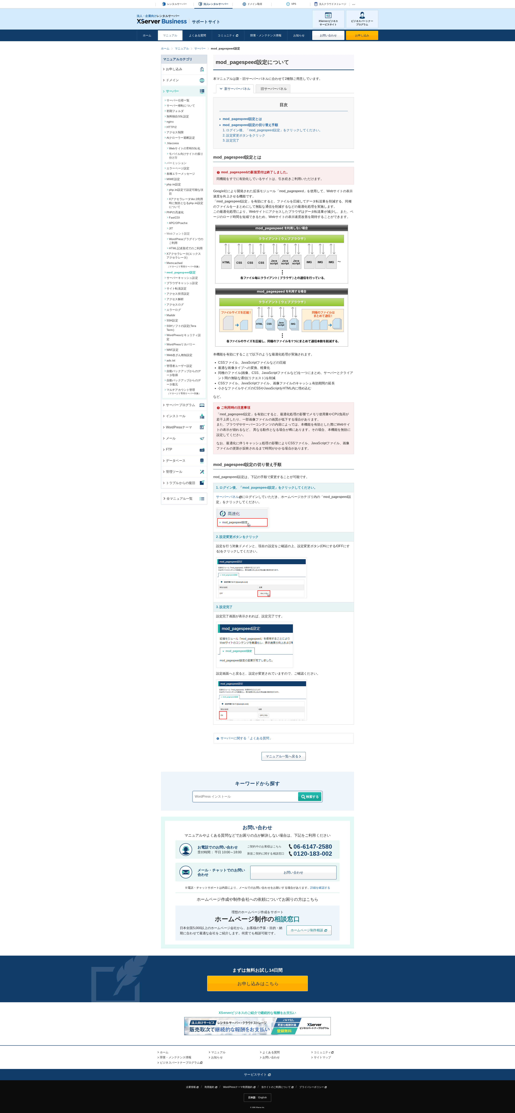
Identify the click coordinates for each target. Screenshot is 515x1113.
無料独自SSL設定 (178, 116)
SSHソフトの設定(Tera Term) (181, 327)
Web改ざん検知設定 (180, 355)
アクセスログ (175, 304)
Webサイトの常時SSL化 (184, 148)
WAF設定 (172, 349)
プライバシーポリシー (311, 1087)
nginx (170, 121)
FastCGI (174, 217)
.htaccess (173, 143)
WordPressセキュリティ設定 (184, 337)
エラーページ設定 (178, 168)
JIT (171, 228)
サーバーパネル (227, 497)
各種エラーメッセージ (181, 173)
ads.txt (171, 360)
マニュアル (170, 35)
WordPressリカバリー (181, 344)
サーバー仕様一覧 (178, 100)
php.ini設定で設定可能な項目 (186, 191)
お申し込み (362, 35)
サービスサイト (256, 1074)
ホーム (147, 35)
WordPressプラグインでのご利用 (186, 241)
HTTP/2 (172, 127)
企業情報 (191, 1087)
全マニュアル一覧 (180, 498)
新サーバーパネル (237, 88)
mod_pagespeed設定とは (242, 119)
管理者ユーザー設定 (179, 365)
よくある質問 (197, 35)
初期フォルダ (175, 111)
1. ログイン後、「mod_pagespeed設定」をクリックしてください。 (272, 130)
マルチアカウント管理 (183, 391)
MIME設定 (173, 179)
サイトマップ (322, 1057)
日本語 (251, 1097)
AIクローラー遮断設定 (181, 137)
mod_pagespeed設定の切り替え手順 (250, 125)
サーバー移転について (181, 105)
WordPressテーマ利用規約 (238, 1087)
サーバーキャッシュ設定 (182, 277)
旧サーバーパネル (274, 88)
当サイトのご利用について (276, 1087)
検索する (312, 796)
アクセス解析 (175, 299)
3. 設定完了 (231, 140)
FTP (169, 449)
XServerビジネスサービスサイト (328, 23)
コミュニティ (227, 35)
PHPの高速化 (175, 212)
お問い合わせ (328, 35)
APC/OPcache (178, 223)
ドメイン (172, 80)
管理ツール (174, 471)
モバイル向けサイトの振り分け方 (186, 155)
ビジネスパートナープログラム (362, 23)
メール (171, 438)
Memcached (183, 264)
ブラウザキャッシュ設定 (182, 283)
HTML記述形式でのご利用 (186, 248)
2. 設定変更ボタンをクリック (244, 135)
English (262, 1097)
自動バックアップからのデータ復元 (184, 382)
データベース (175, 460)
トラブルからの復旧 (180, 483)
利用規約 (210, 1087)
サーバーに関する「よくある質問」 (246, 738)
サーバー (172, 91)
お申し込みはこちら (257, 983)
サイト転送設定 (176, 288)
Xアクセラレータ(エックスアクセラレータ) (184, 255)
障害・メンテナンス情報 (266, 35)
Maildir (171, 315)
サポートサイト (206, 21)
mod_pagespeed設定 (181, 272)
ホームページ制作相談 (307, 930)
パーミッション (176, 163)
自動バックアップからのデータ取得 (184, 373)
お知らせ (299, 35)
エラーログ (174, 309)
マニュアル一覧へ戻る (282, 756)
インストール (175, 416)
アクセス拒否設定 (178, 293)
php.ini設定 (174, 184)
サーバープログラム (180, 405)
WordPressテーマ (179, 427)
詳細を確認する (320, 887)
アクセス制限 (175, 132)
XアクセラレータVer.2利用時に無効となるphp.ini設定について (186, 202)
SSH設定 (172, 320)
